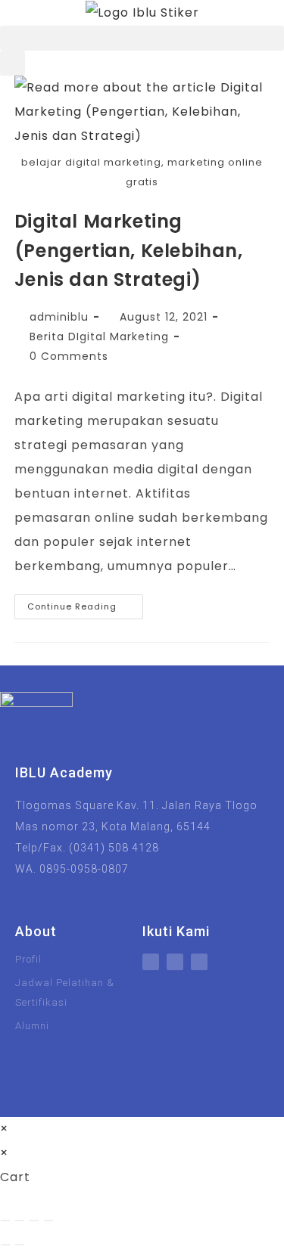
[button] (142, 38)
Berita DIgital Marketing (99, 336)
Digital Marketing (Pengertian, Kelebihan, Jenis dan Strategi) (128, 250)
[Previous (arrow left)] (5, 1244)
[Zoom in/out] (5, 1220)
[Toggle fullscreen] (19, 1220)
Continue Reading (85, 603)
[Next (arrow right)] (19, 1244)
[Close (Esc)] (48, 1220)
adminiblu (59, 316)
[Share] (34, 1220)
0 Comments (69, 356)
